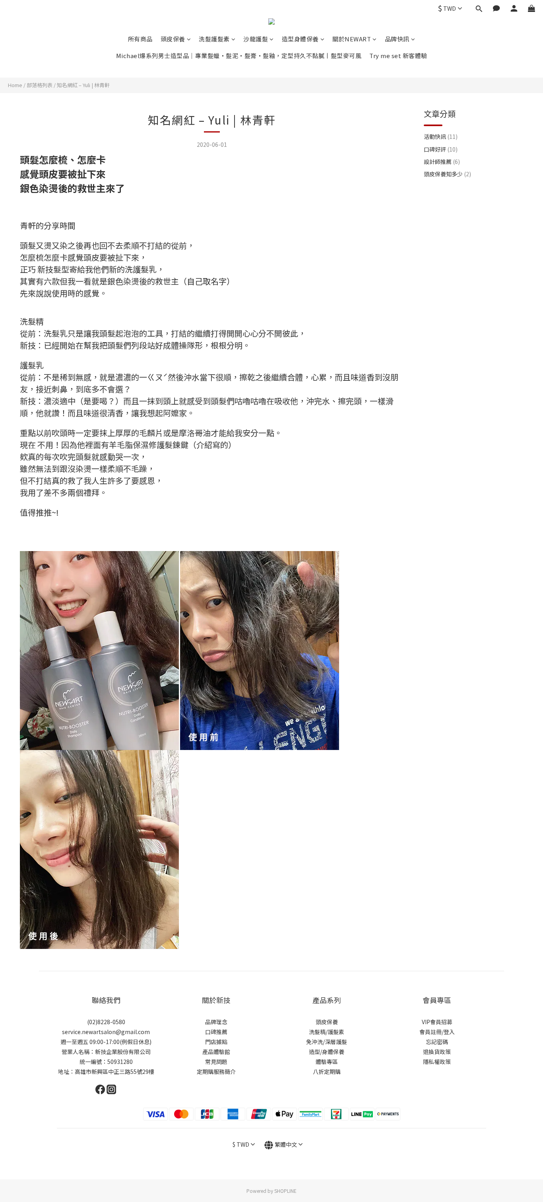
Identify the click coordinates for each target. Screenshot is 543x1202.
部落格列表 (39, 85)
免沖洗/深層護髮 (326, 1042)
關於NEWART (351, 39)
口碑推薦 (216, 1032)
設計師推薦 (442, 162)
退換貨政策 (437, 1052)
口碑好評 (441, 149)
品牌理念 (216, 1022)
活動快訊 (441, 136)
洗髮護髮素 (214, 39)
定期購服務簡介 (216, 1071)
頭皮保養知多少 (447, 174)
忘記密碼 (437, 1042)
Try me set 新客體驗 (398, 55)
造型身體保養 (300, 39)
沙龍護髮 (255, 39)
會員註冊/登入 (437, 1032)
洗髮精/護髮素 (326, 1032)
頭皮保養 (173, 39)
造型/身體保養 (326, 1052)
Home (15, 85)
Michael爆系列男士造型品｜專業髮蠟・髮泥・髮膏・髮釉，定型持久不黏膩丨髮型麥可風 (239, 55)
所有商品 (140, 39)
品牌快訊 (397, 39)
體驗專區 (327, 1062)
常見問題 (216, 1062)
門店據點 (216, 1042)
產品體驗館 (216, 1052)
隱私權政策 (437, 1062)
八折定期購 (327, 1071)
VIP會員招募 (437, 1022)
